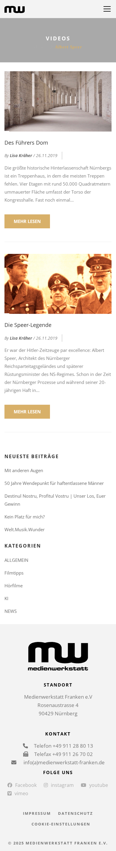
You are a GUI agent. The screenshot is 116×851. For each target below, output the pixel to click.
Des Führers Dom (26, 142)
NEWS (10, 611)
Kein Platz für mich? (24, 517)
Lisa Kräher (21, 155)
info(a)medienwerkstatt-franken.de (63, 762)
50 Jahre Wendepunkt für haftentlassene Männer (54, 483)
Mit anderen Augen (23, 470)
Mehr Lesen (27, 221)
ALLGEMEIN (16, 560)
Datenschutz (75, 813)
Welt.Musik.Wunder (24, 529)
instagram (62, 785)
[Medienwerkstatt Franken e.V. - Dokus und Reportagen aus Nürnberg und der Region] (14, 9)
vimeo (21, 793)
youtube (98, 785)
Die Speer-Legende (27, 324)
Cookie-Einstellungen (61, 824)
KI (6, 598)
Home (40, 47)
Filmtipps (13, 573)
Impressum (37, 813)
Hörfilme (13, 586)
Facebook (26, 785)
